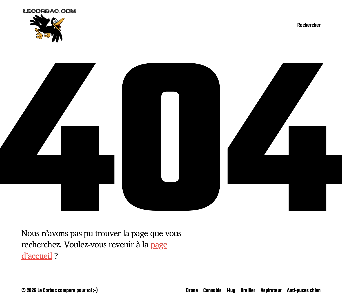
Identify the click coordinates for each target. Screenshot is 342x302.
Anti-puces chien (304, 291)
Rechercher (309, 25)
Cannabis (212, 291)
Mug (231, 291)
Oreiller (248, 291)
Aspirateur (271, 291)
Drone (192, 291)
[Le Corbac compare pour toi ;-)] (49, 25)
